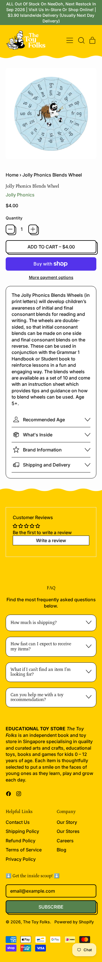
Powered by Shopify (74, 921)
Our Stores (68, 831)
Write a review (51, 540)
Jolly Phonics (20, 195)
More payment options (51, 277)
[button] (81, 40)
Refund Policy (20, 840)
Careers (65, 840)
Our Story (67, 822)
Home (12, 175)
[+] (32, 229)
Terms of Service (24, 850)
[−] (10, 229)
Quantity (14, 217)
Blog (61, 850)
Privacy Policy (21, 859)
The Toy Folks (36, 921)
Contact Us (18, 822)
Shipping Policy (22, 831)
